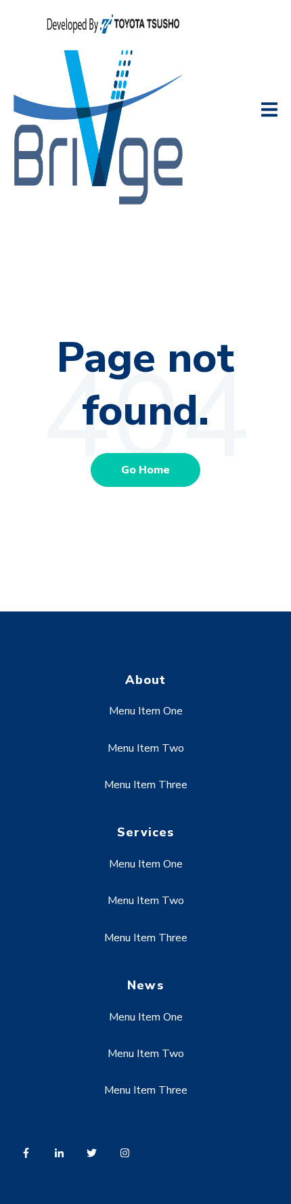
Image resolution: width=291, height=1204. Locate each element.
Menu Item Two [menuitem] (146, 748)
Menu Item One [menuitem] (146, 711)
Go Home (145, 470)
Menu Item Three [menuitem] (145, 784)
